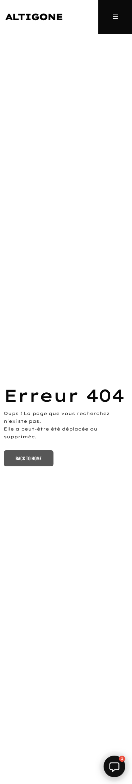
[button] (114, 766)
